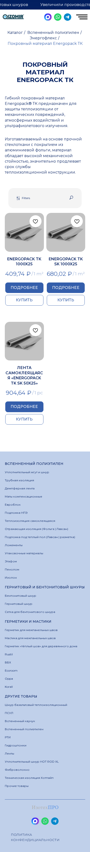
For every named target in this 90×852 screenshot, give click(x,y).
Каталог (15, 32)
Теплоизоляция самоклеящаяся (30, 521)
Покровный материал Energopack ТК (45, 43)
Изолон (11, 577)
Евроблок (13, 504)
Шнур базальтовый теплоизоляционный (36, 705)
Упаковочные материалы (24, 553)
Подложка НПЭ (16, 512)
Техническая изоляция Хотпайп (29, 778)
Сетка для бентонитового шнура (30, 612)
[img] (13, 17)
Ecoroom (11, 670)
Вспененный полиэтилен (53, 32)
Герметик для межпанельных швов (31, 630)
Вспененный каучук (20, 721)
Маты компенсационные (23, 496)
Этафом (11, 561)
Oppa (9, 678)
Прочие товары (17, 786)
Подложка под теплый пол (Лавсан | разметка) (40, 537)
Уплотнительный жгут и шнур (27, 472)
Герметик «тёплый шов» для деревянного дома (41, 646)
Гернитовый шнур (18, 604)
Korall (9, 686)
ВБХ (8, 662)
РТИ (8, 737)
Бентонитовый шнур (20, 595)
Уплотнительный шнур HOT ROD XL (32, 761)
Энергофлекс (43, 38)
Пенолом (12, 569)
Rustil (9, 654)
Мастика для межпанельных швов (30, 638)
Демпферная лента (20, 488)
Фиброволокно (17, 769)
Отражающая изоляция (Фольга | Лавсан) (36, 529)
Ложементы (14, 545)
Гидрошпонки (15, 745)
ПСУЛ (9, 713)
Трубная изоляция (19, 480)
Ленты (9, 753)
